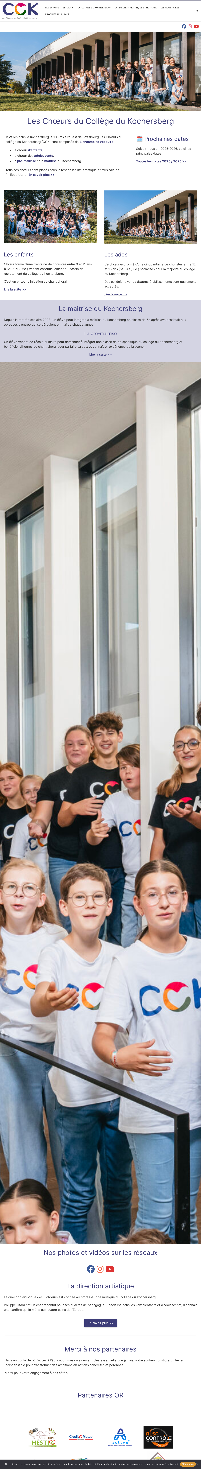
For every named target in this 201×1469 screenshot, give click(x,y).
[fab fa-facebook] (184, 27)
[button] (4, 71)
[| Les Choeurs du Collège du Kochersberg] (20, 8)
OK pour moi (188, 1464)
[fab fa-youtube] (196, 27)
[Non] (197, 1464)
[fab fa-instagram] (190, 27)
